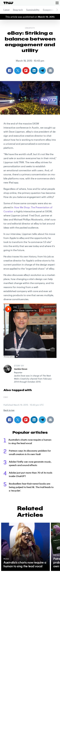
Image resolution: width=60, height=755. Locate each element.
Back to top (8, 410)
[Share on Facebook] (9, 419)
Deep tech (18, 9)
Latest (6, 9)
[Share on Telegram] (42, 419)
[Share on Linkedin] (34, 419)
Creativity (30, 28)
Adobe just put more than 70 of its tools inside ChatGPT (30, 474)
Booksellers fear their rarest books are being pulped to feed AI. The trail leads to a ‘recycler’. (31, 487)
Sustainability (32, 9)
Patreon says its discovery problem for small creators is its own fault (30, 452)
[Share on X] (17, 419)
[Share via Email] (50, 419)
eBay (5, 397)
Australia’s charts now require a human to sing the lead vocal (29, 441)
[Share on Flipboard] (25, 419)
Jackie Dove (20, 368)
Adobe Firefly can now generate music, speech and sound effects (30, 463)
